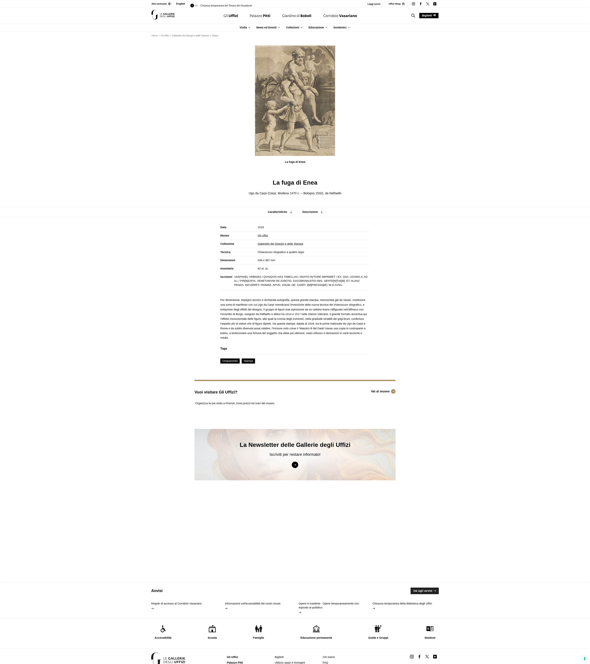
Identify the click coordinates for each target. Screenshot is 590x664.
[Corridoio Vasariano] (340, 15)
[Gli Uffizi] (231, 15)
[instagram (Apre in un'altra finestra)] (413, 3)
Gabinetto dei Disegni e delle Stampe (280, 243)
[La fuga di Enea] (163, 15)
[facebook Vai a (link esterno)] (419, 656)
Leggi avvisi (374, 4)
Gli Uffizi (263, 235)
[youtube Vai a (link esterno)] (435, 656)
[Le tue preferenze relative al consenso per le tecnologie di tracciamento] (585, 659)
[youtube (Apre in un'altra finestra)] (434, 3)
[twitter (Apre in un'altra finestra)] (427, 3)
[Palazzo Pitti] (260, 15)
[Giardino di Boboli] (296, 15)
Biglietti (279, 657)
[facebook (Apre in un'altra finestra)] (420, 3)
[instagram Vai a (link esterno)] (412, 656)
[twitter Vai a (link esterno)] (427, 656)
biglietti (427, 15)
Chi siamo (329, 657)
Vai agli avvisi (422, 590)
